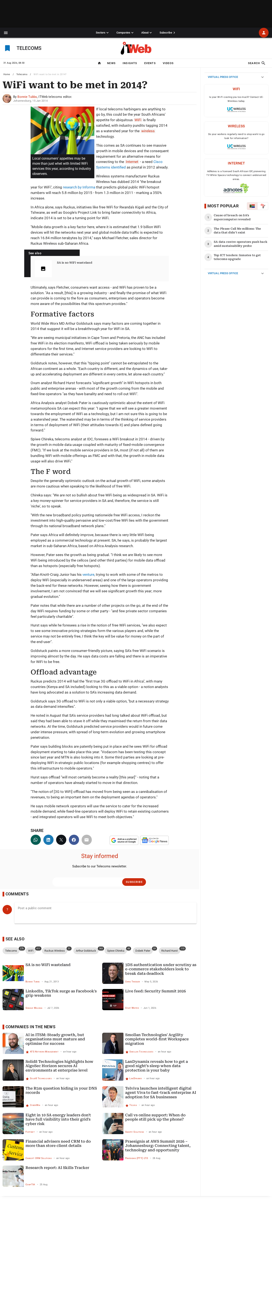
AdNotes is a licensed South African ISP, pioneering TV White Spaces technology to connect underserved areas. (236, 175)
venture (88, 574)
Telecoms (21, 74)
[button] (5, 32)
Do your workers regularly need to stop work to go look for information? (236, 136)
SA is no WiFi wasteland (74, 262)
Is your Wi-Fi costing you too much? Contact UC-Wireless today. (236, 99)
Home (6, 74)
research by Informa (79, 187)
